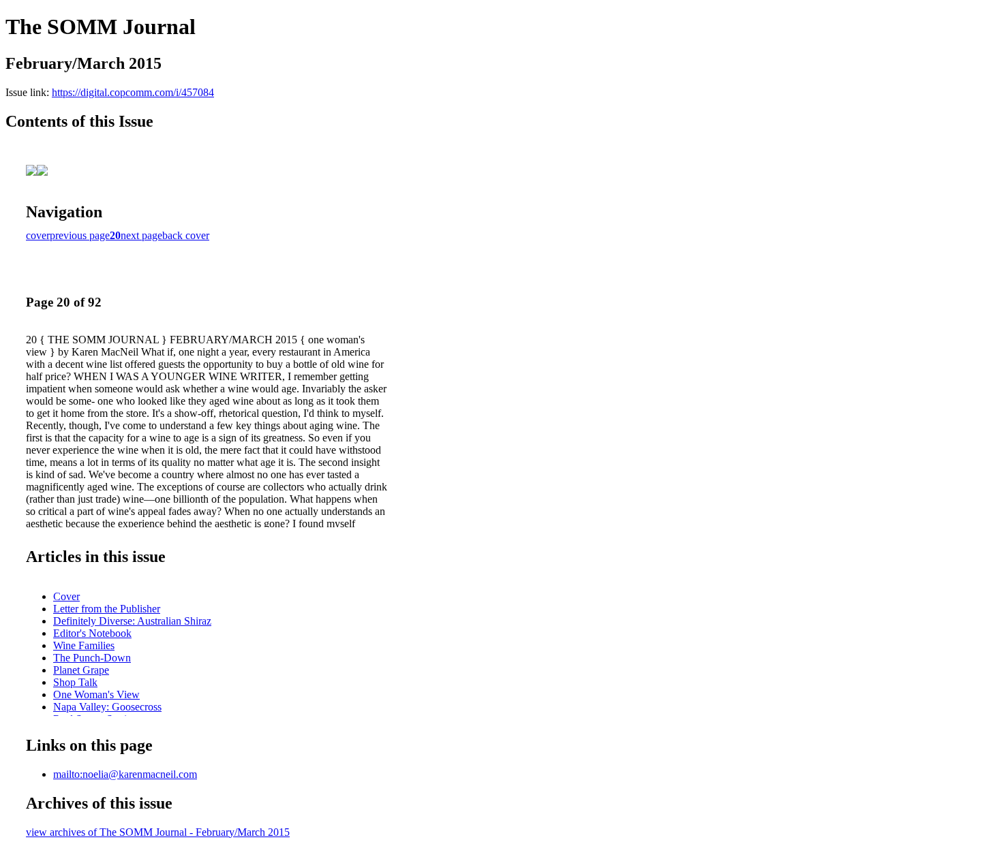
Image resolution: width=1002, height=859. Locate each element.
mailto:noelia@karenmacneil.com (125, 774)
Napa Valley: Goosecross (107, 707)
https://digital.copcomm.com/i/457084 (133, 92)
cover (38, 235)
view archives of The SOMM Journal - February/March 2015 (158, 832)
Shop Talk (75, 682)
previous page (80, 235)
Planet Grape (81, 670)
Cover (66, 596)
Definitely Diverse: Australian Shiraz (132, 621)
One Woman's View (96, 694)
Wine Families (84, 645)
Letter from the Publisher (106, 608)
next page (141, 235)
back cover (185, 235)
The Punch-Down (92, 657)
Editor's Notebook (92, 633)
